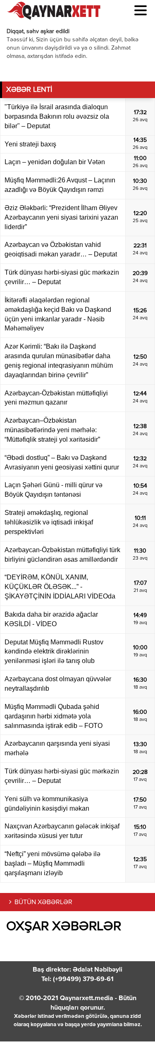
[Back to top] (131, 1034)
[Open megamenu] (140, 10)
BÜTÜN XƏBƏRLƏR (43, 902)
